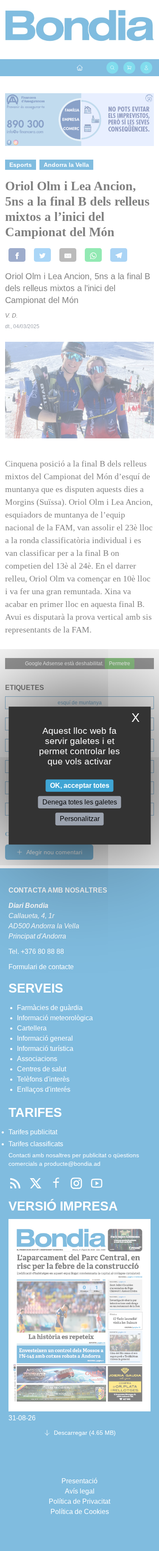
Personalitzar (80, 819)
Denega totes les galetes (79, 802)
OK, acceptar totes (79, 785)
